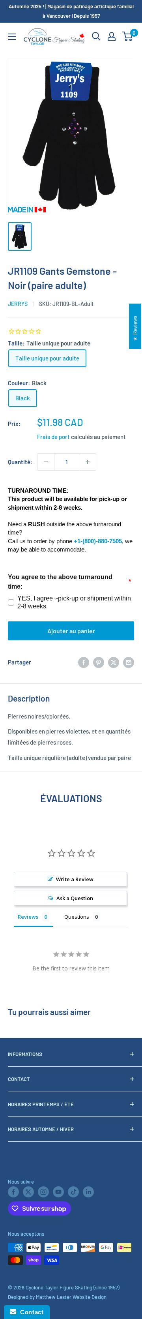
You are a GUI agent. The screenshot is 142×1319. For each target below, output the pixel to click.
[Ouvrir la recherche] (96, 36)
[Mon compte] (112, 36)
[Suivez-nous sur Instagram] (43, 1191)
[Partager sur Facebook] (83, 662)
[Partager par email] (128, 662)
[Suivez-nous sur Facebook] (13, 1191)
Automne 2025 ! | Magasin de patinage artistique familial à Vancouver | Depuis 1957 (71, 11)
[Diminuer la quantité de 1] (45, 462)
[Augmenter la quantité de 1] (87, 462)
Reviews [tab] (28, 916)
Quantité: (20, 461)
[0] (128, 36)
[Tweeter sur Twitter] (113, 662)
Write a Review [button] (74, 879)
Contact (29, 1312)
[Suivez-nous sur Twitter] (28, 1191)
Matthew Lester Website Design (71, 1297)
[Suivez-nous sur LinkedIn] (88, 1191)
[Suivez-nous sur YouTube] (58, 1191)
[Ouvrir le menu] (12, 37)
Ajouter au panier (71, 630)
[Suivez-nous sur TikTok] (73, 1191)
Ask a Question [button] (74, 898)
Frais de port (53, 436)
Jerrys (18, 303)
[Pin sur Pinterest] (98, 662)
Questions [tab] (76, 916)
